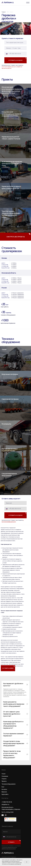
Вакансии (4, 792)
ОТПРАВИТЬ (11, 842)
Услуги (3, 774)
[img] (15, 220)
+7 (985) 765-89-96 (7, 802)
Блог (3, 787)
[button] (8, 668)
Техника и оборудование (8, 784)
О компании (5, 776)
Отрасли (4, 779)
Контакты (4, 789)
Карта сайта (5, 794)
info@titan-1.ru (5, 804)
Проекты (4, 781)
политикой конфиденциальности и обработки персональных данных (9, 848)
